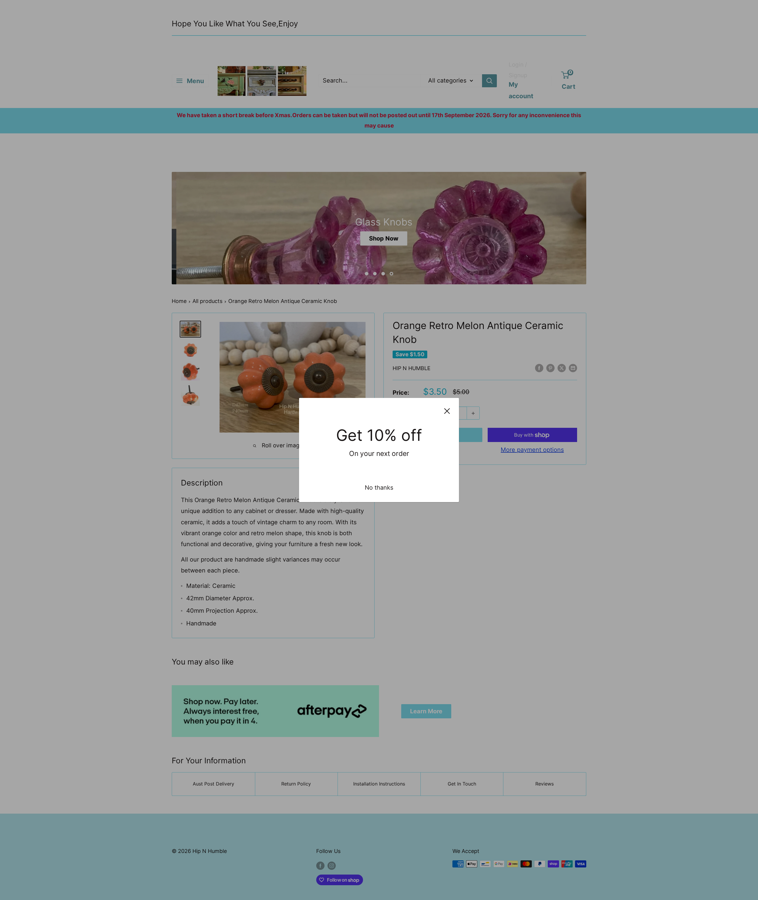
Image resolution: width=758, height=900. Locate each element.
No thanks (379, 487)
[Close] (447, 410)
